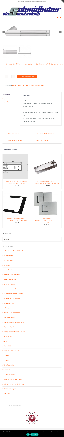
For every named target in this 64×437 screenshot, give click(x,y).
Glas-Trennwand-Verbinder (12, 298)
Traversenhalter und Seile (12, 351)
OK (28, 434)
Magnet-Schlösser (9, 317)
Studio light (7, 346)
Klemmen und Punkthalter (12, 313)
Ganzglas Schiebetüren (29, 85)
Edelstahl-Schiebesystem (12, 274)
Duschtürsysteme (9, 270)
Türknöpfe (7, 370)
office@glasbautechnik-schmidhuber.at (37, 1)
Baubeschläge (16, 85)
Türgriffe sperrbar (9, 365)
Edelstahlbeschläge (10, 279)
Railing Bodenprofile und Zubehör (14, 332)
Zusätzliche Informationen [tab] (6, 100)
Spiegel (6, 341)
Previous (3, 32)
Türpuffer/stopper (9, 374)
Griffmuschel (8, 308)
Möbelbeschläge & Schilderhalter (14, 322)
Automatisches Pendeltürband (13, 251)
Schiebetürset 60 (9, 336)
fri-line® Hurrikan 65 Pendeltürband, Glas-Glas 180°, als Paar (47, 220)
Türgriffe (6, 360)
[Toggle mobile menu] (61, 17)
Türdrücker (40, 85)
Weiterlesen (34, 434)
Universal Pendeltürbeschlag (13, 379)
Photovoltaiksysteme (10, 327)
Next (60, 32)
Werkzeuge (7, 393)
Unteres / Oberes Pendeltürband (14, 384)
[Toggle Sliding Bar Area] (62, 1)
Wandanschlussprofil (10, 389)
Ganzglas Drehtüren (10, 284)
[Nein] (62, 433)
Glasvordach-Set (9, 303)
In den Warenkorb (26, 76)
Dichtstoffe (7, 265)
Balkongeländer (8, 255)
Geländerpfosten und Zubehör (13, 293)
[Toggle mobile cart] (57, 17)
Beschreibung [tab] (6, 94)
